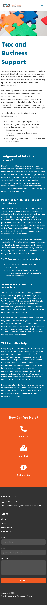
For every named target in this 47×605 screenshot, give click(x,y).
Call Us (23, 436)
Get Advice (23, 475)
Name (4, 538)
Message (5, 559)
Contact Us (6, 532)
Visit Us (23, 455)
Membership (6, 527)
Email (4, 548)
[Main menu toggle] (42, 5)
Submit (23, 580)
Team (3, 523)
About (3, 519)
